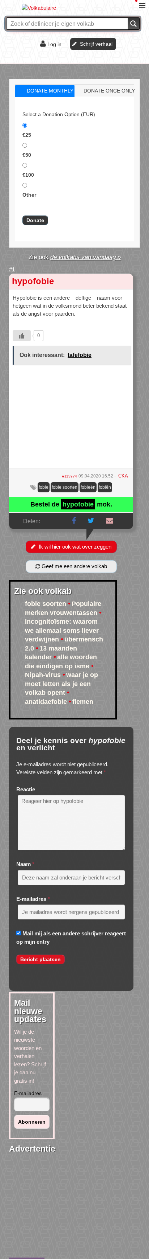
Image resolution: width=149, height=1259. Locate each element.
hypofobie (33, 281)
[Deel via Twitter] (91, 521)
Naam (23, 864)
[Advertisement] (71, 419)
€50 (26, 155)
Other (29, 195)
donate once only (109, 91)
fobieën (88, 487)
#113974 (69, 476)
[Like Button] (22, 335)
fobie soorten (64, 487)
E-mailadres (31, 899)
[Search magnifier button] (133, 23)
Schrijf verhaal (96, 44)
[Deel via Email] (109, 521)
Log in (54, 44)
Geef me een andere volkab (73, 566)
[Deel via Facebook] (74, 521)
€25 (26, 135)
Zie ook (75, 257)
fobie (43, 487)
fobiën (105, 487)
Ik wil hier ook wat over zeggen (75, 547)
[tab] (44, 91)
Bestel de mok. (71, 504)
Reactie (25, 789)
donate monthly (50, 91)
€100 (28, 175)
